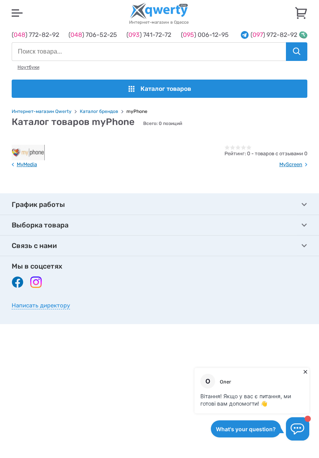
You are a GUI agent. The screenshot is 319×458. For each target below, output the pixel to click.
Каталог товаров (165, 88)
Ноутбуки (28, 67)
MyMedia (27, 164)
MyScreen (290, 164)
